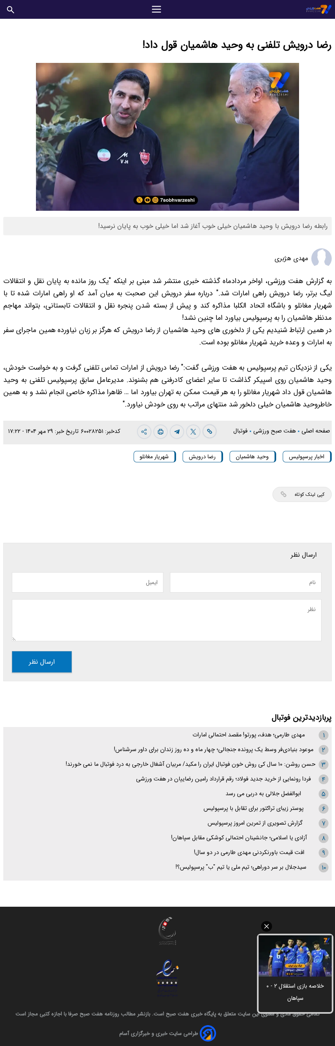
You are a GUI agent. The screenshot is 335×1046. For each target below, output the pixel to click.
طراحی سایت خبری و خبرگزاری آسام (158, 1033)
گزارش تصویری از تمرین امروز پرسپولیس (255, 823)
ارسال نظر (42, 662)
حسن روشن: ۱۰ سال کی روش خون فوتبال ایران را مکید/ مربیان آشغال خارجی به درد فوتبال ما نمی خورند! (190, 764)
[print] (160, 431)
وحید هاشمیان (252, 456)
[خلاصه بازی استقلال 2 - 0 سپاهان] (295, 956)
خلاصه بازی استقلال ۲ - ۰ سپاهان (295, 992)
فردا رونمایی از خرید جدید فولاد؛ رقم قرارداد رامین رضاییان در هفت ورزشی (223, 779)
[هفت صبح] (319, 9)
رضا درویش (202, 456)
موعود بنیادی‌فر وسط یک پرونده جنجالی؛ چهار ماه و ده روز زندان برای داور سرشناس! (213, 749)
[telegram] (176, 431)
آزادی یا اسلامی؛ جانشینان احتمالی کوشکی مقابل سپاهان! (239, 838)
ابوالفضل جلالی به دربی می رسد (263, 793)
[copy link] (209, 431)
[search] (10, 9)
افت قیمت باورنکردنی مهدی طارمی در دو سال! (249, 852)
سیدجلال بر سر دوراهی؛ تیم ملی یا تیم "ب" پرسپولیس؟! (241, 867)
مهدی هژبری (291, 258)
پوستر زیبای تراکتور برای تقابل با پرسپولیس (253, 808)
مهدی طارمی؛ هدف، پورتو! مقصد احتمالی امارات (248, 735)
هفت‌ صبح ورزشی (275, 431)
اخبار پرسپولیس (306, 456)
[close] (295, 926)
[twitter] (193, 431)
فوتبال (241, 431)
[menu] (156, 9)
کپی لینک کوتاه (309, 494)
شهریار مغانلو (154, 456)
